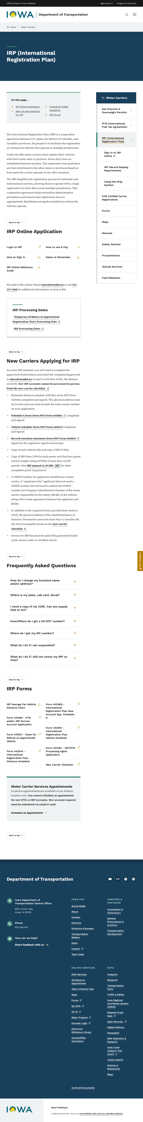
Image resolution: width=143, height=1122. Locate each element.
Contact (76, 917)
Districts (76, 923)
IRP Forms (55, 114)
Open (115, 1021)
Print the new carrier (26, 388)
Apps (74, 994)
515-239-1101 (21, 927)
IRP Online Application (28, 106)
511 (75, 1011)
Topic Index (78, 954)
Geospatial (113, 1033)
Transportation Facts (115, 987)
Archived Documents (83, 1087)
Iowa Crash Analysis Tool (114, 1051)
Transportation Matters (80, 936)
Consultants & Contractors (115, 911)
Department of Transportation (63, 14)
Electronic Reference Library (81, 1031)
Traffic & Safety (115, 994)
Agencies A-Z (106, 3)
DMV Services (79, 974)
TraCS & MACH (115, 1060)
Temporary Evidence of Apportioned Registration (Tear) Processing (36, 319)
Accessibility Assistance (79, 1039)
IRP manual (43, 465)
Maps (110, 1074)
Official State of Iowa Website (21, 3)
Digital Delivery (115, 1027)
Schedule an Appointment (27, 812)
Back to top (14, 222)
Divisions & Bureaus (83, 928)
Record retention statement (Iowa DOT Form (43, 438)
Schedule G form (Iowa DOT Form (36, 415)
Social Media (78, 906)
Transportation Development (115, 932)
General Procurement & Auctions (115, 921)
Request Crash (115, 1014)
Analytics (112, 974)
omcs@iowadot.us (52, 284)
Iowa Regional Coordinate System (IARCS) (117, 1003)
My (76, 1006)
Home (13, 27)
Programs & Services (126, 3)
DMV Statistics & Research (116, 1040)
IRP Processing (27, 328)
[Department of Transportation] (21, 14)
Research (112, 980)
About (75, 911)
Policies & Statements (113, 1067)
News (75, 943)
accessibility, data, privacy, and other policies (101, 1113)
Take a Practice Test (83, 989)
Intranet (79, 1023)
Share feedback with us (29, 944)
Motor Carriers (28, 27)
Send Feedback (59, 1107)
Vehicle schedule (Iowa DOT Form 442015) (37, 427)
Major (80, 1017)
